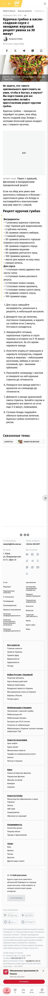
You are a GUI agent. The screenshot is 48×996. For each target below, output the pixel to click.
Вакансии (29, 610)
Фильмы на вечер (14, 780)
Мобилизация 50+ (14, 714)
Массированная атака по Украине (21, 692)
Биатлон (10, 857)
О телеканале (8, 597)
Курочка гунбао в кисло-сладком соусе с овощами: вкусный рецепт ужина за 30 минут (39, 11)
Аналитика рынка (14, 828)
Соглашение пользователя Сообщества (31, 588)
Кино (9, 769)
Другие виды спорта (15, 861)
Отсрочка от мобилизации (18, 725)
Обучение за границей (16, 816)
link (27, 554)
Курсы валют (12, 747)
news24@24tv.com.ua (12, 544)
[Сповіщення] (45, 3)
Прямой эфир (13, 655)
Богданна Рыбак (16, 39)
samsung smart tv (28, 922)
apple (28, 915)
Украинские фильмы (16, 776)
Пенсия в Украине (15, 761)
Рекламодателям (9, 605)
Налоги (10, 757)
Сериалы (11, 787)
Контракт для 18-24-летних (18, 721)
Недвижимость (14, 824)
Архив (28, 621)
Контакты (29, 606)
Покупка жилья (13, 831)
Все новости (13, 645)
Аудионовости (13, 662)
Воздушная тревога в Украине (20, 688)
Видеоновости (13, 659)
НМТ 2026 (11, 809)
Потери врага (13, 699)
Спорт (10, 843)
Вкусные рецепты (25, 11)
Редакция (7, 587)
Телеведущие (8, 601)
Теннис (10, 854)
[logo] (17, 4)
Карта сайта (30, 625)
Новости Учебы (15, 795)
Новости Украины (14, 652)
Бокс (9, 847)
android (10, 915)
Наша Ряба (19, 44)
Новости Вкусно (9, 11)
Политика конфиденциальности (11, 615)
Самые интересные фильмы (19, 773)
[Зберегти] (41, 51)
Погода (10, 666)
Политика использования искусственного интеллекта (9, 622)
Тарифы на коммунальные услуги (21, 754)
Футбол (10, 850)
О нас (5, 582)
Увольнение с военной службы (20, 711)
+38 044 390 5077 (33, 544)
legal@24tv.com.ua (33, 961)
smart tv (10, 922)
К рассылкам (16, 898)
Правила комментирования (33, 595)
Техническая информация (31, 601)
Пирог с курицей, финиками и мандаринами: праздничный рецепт (20, 182)
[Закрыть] (43, 971)
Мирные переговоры (16, 685)
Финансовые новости (16, 750)
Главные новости (14, 648)
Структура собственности (32, 615)
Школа (10, 805)
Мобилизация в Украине (19, 707)
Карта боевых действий (17, 681)
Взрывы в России (14, 695)
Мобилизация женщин (16, 718)
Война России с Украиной (20, 674)
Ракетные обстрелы (15, 678)
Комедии (11, 783)
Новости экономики (17, 740)
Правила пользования (12, 610)
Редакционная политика (8, 592)
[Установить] (24, 976)
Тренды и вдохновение (17, 835)
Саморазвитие (13, 812)
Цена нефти (12, 743)
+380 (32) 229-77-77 (17, 958)
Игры (28, 629)
